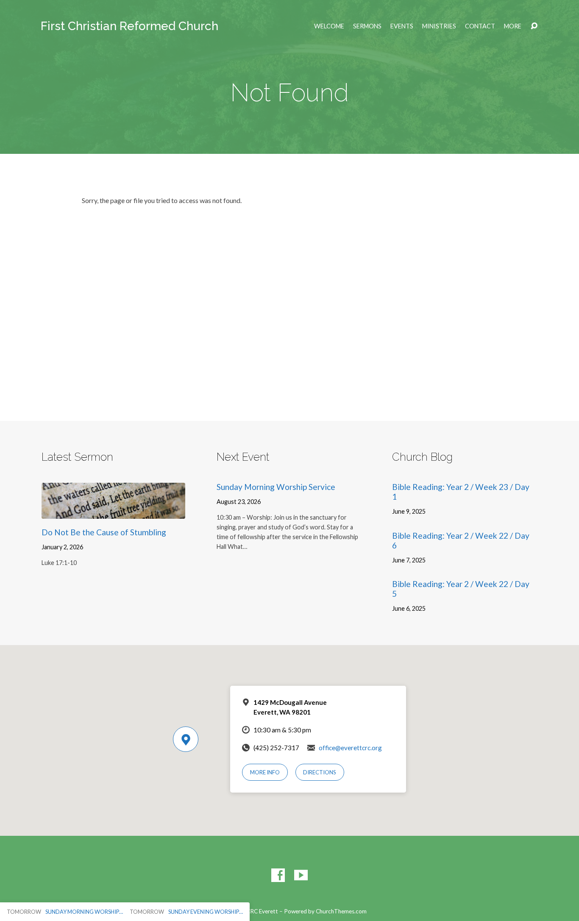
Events (401, 26)
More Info (265, 772)
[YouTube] (301, 875)
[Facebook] (278, 875)
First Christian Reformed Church (129, 26)
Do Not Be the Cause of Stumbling (104, 532)
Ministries (439, 26)
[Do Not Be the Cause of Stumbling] (113, 512)
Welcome (329, 26)
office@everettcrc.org (350, 747)
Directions (319, 772)
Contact (480, 26)
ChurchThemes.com (341, 911)
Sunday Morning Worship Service (276, 487)
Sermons (367, 26)
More (512, 26)
